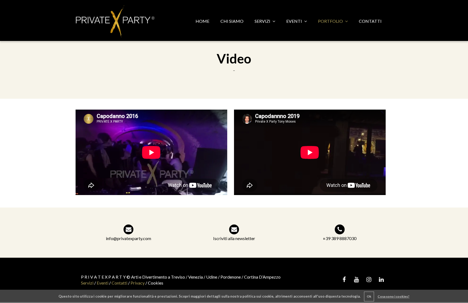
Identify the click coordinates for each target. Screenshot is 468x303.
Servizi (87, 282)
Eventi (102, 282)
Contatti (119, 282)
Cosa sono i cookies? (394, 296)
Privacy (138, 282)
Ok (369, 296)
